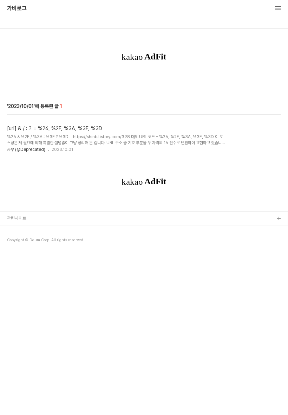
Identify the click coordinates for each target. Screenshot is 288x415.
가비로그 (17, 8)
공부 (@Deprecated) (26, 149)
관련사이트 (16, 218)
